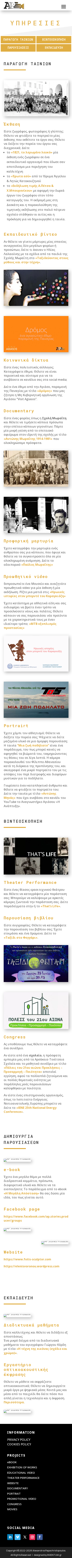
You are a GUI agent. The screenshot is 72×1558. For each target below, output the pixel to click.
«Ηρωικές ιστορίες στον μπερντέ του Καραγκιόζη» (35, 594)
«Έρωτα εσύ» (21, 176)
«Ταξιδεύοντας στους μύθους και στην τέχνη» (36, 260)
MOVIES (12, 1509)
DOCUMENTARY (17, 1488)
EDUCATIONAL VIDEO (21, 1472)
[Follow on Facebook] (40, 1537)
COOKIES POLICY (19, 1444)
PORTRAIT (14, 1493)
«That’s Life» (50, 906)
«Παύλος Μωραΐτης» (37, 565)
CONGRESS (14, 1504)
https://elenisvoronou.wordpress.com (31, 1266)
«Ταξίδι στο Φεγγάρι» (20, 938)
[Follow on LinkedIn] (10, 1537)
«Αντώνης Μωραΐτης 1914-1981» (28, 439)
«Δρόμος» (45, 391)
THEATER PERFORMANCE (23, 1478)
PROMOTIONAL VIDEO (21, 1498)
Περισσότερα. (14, 1402)
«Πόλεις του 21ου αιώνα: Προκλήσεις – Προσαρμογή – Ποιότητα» (33, 1070)
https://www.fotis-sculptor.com (27, 1259)
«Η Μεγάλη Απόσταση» (21, 1193)
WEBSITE (13, 1483)
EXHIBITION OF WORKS (22, 1467)
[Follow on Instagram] (32, 1537)
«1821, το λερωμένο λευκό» (31, 152)
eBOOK (12, 1462)
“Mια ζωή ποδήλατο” (33, 745)
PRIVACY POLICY (18, 1440)
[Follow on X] (25, 1537)
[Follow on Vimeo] (17, 1537)
